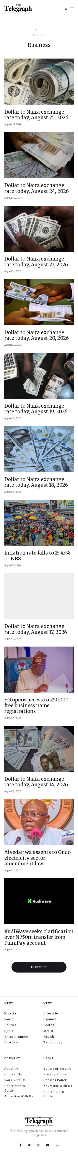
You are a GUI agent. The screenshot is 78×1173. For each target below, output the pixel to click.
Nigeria (10, 1013)
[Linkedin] (57, 1145)
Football (50, 1025)
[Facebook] (20, 1145)
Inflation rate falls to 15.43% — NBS (37, 555)
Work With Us (15, 1080)
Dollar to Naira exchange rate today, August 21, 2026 (36, 261)
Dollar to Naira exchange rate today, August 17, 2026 (35, 629)
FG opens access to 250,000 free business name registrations (36, 705)
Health (48, 1037)
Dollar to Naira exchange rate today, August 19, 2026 (35, 409)
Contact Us (13, 1074)
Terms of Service (57, 1069)
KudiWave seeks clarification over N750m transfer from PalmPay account (38, 937)
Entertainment (16, 1037)
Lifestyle (50, 1013)
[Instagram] (38, 1145)
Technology (53, 1042)
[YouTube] (48, 1145)
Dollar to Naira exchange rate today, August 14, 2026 (36, 782)
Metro (48, 1031)
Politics (10, 1025)
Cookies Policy (55, 1080)
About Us (11, 1069)
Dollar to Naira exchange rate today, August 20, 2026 (36, 335)
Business (11, 1042)
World (9, 1019)
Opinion (49, 1019)
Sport (8, 1031)
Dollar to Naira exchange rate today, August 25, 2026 (36, 115)
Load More (39, 967)
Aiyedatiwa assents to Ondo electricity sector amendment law (37, 857)
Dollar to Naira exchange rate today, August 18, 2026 (36, 482)
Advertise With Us (18, 1096)
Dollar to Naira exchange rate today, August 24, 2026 (36, 188)
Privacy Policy (54, 1074)
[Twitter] (29, 1145)
